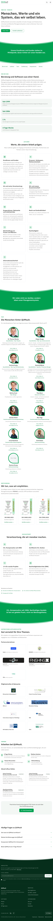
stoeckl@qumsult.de (13, 425)
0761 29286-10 (39, 448)
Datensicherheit (48, 917)
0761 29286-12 (39, 376)
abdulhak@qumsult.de (13, 450)
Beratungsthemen (32, 890)
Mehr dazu (19, 869)
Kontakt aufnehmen (18, 30)
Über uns (30, 901)
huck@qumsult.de (13, 402)
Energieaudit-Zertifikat (8, 593)
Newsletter (30, 906)
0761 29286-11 (13, 400)
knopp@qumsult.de (39, 350)
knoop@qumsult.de (13, 473)
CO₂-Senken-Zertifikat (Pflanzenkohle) (32, 590)
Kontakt (29, 903)
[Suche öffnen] (46, 2)
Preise (2, 903)
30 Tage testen (4, 906)
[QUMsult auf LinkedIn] (10, 913)
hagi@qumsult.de (39, 425)
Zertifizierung (24, 66)
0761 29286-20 (39, 423)
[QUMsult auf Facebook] (13, 913)
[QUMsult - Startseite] (4, 2)
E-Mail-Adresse (4, 872)
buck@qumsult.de (40, 402)
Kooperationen (33, 66)
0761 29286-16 (13, 348)
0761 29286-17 (39, 400)
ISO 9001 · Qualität (32, 892)
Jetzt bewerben (27, 810)
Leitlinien (12, 66)
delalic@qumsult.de (39, 450)
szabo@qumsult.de (13, 377)
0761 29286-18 (13, 423)
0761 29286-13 (39, 348)
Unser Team (6, 30)
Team (18, 66)
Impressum (34, 917)
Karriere (40, 66)
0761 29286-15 (13, 376)
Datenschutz (41, 917)
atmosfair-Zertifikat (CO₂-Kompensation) (11, 590)
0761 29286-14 (13, 448)
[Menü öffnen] (50, 2)
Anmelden (48, 875)
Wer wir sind (5, 66)
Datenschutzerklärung (26, 878)
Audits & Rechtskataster (33, 894)
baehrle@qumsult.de (39, 377)
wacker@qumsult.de (13, 350)
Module (2, 901)
